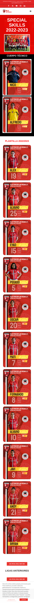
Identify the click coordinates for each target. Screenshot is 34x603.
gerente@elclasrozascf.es (17, 2)
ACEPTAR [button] (24, 599)
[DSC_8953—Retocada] (17, 35)
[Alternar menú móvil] (31, 11)
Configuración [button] (11, 599)
